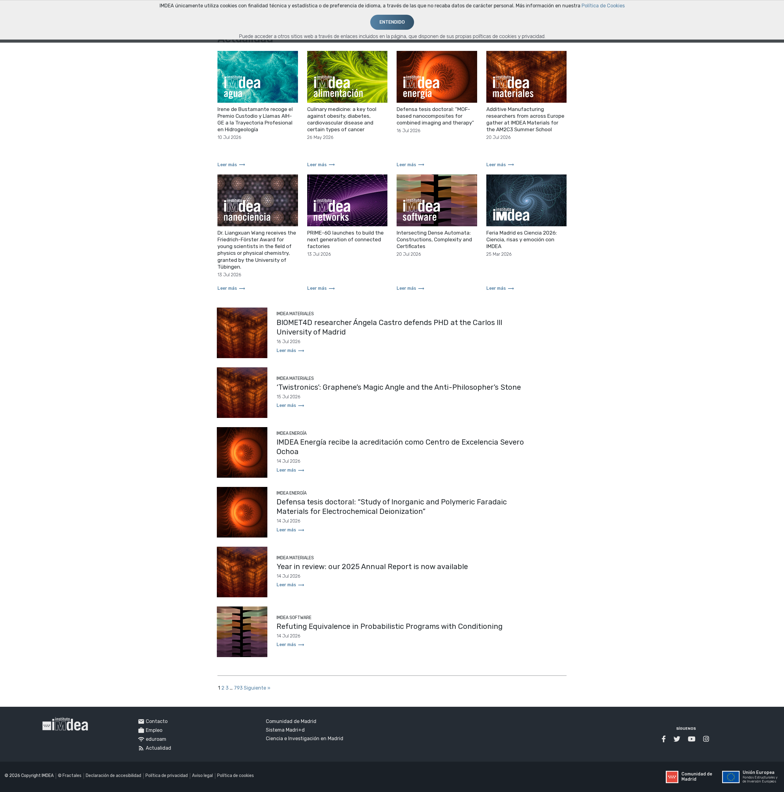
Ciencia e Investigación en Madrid (304, 738)
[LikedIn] (707, 739)
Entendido (392, 22)
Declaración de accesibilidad (113, 775)
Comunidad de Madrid (291, 721)
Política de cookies (235, 775)
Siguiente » (257, 688)
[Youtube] (692, 739)
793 (238, 688)
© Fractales (69, 775)
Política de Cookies (603, 6)
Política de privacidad (166, 775)
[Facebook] (664, 739)
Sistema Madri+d (285, 730)
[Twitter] (677, 739)
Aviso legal (202, 775)
